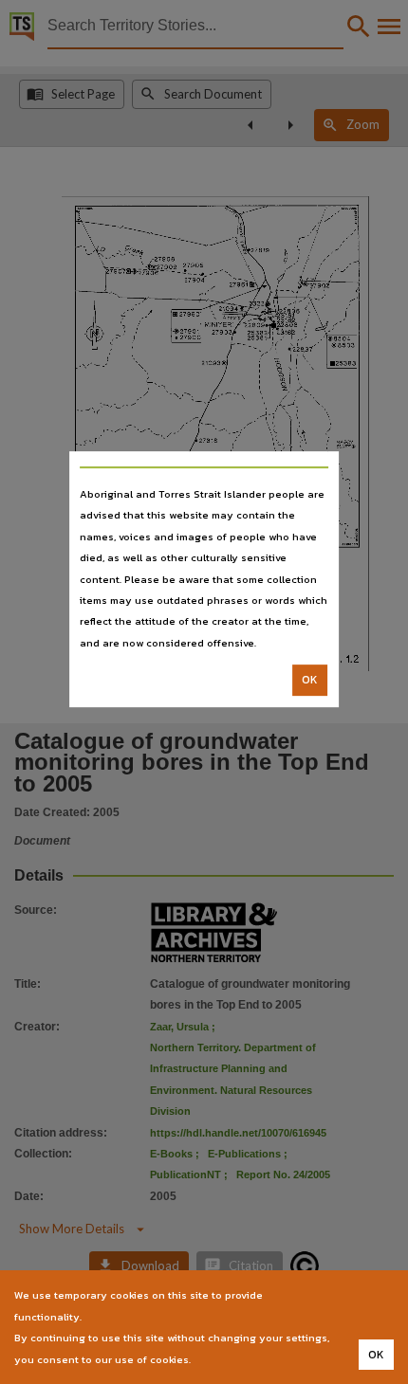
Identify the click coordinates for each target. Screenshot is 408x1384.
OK (310, 679)
